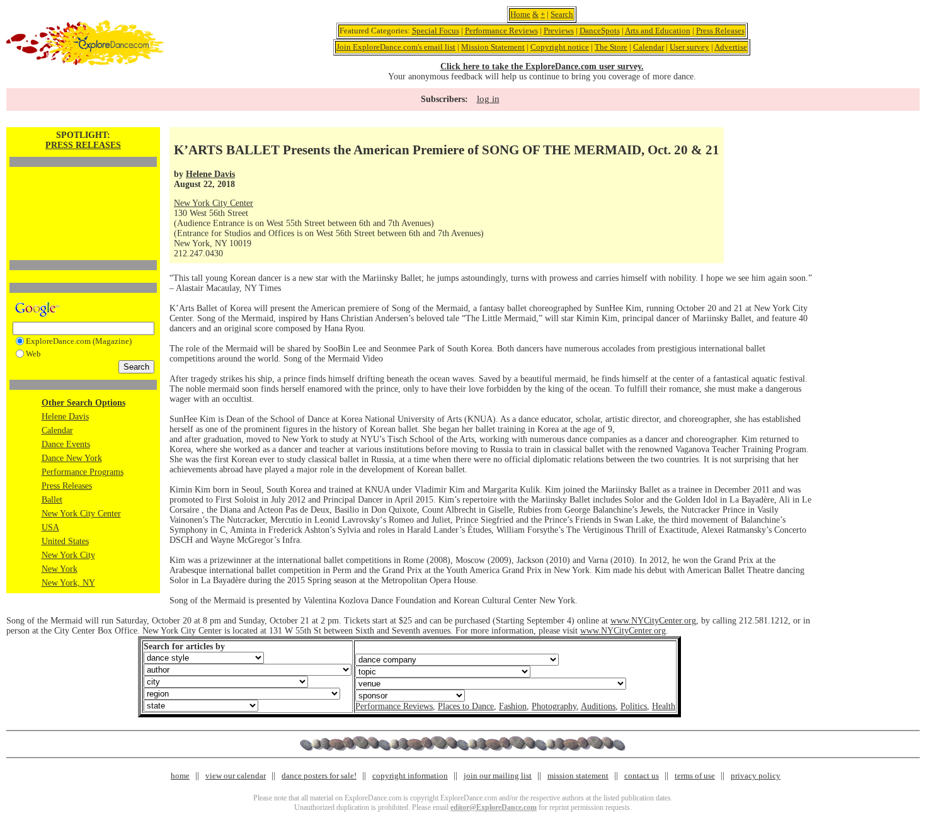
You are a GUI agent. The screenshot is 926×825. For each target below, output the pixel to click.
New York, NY (68, 583)
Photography (554, 706)
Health (663, 706)
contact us (641, 775)
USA (50, 527)
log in (488, 99)
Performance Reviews (501, 30)
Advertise (730, 47)
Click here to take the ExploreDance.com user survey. (542, 66)
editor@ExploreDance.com (493, 807)
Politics (633, 706)
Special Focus (435, 30)
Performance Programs (82, 472)
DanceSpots (600, 30)
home (180, 775)
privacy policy (755, 775)
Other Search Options (83, 402)
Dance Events (66, 444)
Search (562, 14)
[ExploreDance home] (85, 62)
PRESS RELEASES (83, 145)
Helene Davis (65, 416)
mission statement (578, 775)
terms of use (695, 775)
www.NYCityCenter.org (653, 620)
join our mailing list (498, 775)
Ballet (52, 499)
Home (520, 14)
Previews (559, 30)
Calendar (648, 47)
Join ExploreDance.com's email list (395, 47)
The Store (611, 47)
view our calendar (235, 775)
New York (59, 569)
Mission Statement (493, 47)
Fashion (513, 706)
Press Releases (720, 30)
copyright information (410, 775)
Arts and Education (657, 30)
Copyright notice (559, 47)
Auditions (598, 706)
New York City (68, 555)
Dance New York (72, 458)
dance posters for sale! (319, 775)
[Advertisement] (83, 192)
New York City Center (81, 513)
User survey (689, 47)
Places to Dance (466, 706)
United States (65, 541)
